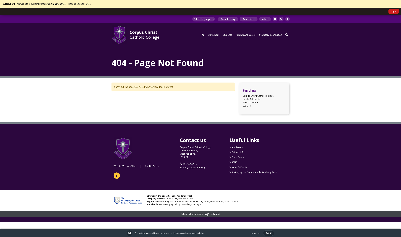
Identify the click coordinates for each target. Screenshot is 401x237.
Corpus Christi (144, 34)
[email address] (275, 19)
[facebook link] (287, 19)
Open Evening (228, 19)
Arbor (265, 19)
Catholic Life (238, 152)
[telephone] (281, 19)
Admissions (248, 19)
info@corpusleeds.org (193, 167)
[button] (286, 35)
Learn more (255, 233)
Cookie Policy (152, 166)
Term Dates (238, 157)
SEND (234, 162)
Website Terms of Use (125, 166)
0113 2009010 (189, 163)
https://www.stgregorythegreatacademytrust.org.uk (179, 204)
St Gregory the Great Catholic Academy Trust (254, 172)
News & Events (239, 167)
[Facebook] (117, 175)
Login (393, 11)
